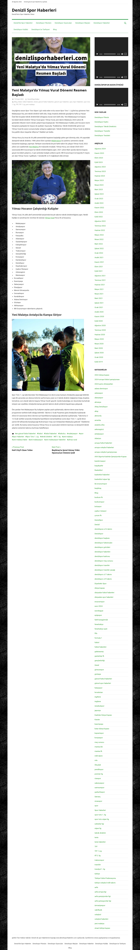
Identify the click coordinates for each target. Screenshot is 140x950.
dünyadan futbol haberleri (104, 593)
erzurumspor (100, 602)
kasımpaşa (99, 724)
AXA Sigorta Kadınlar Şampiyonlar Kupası (111, 457)
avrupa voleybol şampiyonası (106, 452)
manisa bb (99, 747)
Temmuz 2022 (100, 226)
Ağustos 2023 (100, 167)
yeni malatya (30, 104)
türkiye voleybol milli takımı (105, 883)
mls (96, 760)
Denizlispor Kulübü (21, 29)
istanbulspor (99, 706)
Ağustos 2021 (100, 276)
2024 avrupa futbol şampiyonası (107, 379)
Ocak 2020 (99, 357)
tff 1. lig (58, 437)
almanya (98, 402)
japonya (98, 710)
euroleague (99, 611)
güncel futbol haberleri (46, 102)
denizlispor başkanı (102, 538)
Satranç (98, 797)
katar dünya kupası (102, 729)
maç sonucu (99, 742)
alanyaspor (99, 398)
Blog (55, 29)
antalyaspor (99, 434)
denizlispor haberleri (102, 552)
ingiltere (98, 697)
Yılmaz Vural (49, 218)
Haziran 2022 (100, 230)
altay (96, 411)
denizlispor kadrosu (102, 556)
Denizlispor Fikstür (102, 117)
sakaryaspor (99, 783)
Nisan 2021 (99, 294)
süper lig (98, 828)
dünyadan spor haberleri (104, 597)
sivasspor (98, 801)
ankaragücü (99, 429)
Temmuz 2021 (100, 280)
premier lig (99, 774)
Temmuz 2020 (100, 330)
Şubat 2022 (99, 248)
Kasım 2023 (99, 153)
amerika (98, 420)
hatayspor (98, 688)
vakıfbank (98, 910)
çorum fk (98, 515)
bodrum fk (99, 497)
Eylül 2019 (99, 362)
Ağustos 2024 (100, 149)
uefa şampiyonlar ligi (103, 896)
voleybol (98, 914)
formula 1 (98, 638)
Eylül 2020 (99, 321)
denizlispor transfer (102, 565)
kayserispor (99, 733)
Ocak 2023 (99, 199)
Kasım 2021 (99, 262)
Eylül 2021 (99, 271)
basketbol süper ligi (102, 479)
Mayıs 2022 (99, 235)
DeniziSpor (99, 520)
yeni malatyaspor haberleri (55, 440)
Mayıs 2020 (99, 339)
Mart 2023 (99, 189)
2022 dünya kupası (102, 375)
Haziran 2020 (100, 335)
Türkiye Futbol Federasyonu (105, 878)
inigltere (98, 701)
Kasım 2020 (99, 316)
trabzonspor (99, 860)
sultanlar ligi (99, 824)
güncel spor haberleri (61, 102)
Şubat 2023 (99, 194)
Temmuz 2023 (100, 171)
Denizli (97, 525)
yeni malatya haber (20, 440)
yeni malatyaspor (36, 440)
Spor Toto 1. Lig (32, 437)
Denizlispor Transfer (102, 131)
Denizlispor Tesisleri (102, 135)
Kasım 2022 (99, 208)
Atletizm (98, 438)
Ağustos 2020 (100, 325)
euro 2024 (99, 606)
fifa (96, 633)
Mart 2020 (99, 348)
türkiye (97, 874)
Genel (36, 102)
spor (70, 102)
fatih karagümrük (101, 620)
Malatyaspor (56, 141)
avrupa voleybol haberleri (104, 447)
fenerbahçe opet (101, 629)
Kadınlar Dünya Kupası (103, 715)
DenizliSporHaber (33, 99)
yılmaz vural (72, 440)
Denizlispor (99, 534)
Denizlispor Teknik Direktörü (105, 126)
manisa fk (98, 751)
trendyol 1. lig (100, 869)
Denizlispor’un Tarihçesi (40, 29)
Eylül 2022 (99, 217)
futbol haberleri (28, 102)
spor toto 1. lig (100, 815)
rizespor (98, 778)
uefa (96, 887)
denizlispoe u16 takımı (103, 529)
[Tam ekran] (126, 54)
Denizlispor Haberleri (102, 23)
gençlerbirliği (100, 661)
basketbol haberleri (102, 475)
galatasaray (99, 652)
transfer (98, 865)
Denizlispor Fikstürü (43, 23)
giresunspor (99, 670)
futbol (20, 102)
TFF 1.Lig (22, 104)
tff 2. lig (98, 855)
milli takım (99, 756)
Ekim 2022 (99, 212)
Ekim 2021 (99, 267)
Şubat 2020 (99, 353)
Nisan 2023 (99, 185)
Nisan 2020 (99, 344)
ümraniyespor (100, 905)
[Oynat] (97, 54)
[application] (111, 46)
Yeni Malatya (34, 147)
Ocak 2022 (99, 253)
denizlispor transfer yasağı (105, 570)
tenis (96, 837)
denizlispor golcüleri (102, 547)
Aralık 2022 (99, 203)
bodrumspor (99, 502)
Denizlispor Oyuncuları (63, 23)
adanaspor (99, 393)
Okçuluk (98, 765)
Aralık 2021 (99, 257)
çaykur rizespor (100, 511)
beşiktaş (98, 488)
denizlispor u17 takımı (103, 574)
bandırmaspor (100, 461)
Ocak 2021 (99, 307)
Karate (97, 720)
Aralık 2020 (99, 312)
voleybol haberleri (101, 919)
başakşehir (99, 466)
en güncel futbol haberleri (26, 434)
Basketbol (98, 470)
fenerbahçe (99, 624)
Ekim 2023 (99, 158)
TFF (17, 104)
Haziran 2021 (100, 285)
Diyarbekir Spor (100, 584)
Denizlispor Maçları (82, 23)
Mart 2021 (99, 298)
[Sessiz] (122, 54)
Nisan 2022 (99, 239)
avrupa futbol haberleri (103, 443)
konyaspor (99, 738)
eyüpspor (98, 615)
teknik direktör (46, 437)
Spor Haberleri (78, 102)
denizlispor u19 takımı (103, 579)
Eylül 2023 (99, 162)
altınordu (98, 416)
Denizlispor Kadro (101, 122)
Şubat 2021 (99, 303)
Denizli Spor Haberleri (34, 10)
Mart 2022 (99, 244)
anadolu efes (100, 425)
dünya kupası (100, 588)
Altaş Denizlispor (101, 407)
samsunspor (99, 788)
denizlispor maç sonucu (104, 561)
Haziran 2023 (100, 176)
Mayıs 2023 (99, 180)
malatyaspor (73, 434)
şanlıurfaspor (100, 792)
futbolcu (62, 434)
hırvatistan (99, 692)
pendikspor (99, 769)
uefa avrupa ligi (100, 892)
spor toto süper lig (102, 819)
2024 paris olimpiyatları (104, 384)
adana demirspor (101, 389)
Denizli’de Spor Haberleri (23, 23)
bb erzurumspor (101, 484)
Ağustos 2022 (100, 221)
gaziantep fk (99, 656)
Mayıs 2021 (99, 289)
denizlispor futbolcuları (103, 543)
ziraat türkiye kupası (102, 928)
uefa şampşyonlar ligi (103, 901)
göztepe (98, 674)
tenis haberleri (100, 842)
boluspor (98, 506)
